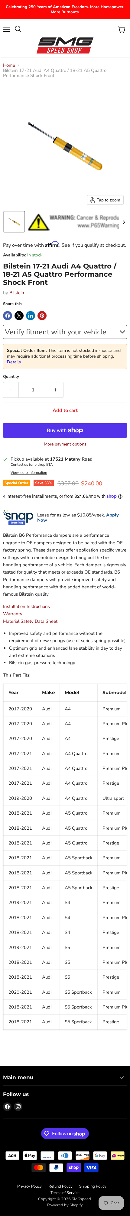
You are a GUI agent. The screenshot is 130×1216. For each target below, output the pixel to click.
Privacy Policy (29, 1186)
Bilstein (16, 293)
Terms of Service (65, 1192)
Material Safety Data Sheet (30, 621)
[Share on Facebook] (7, 315)
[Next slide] (123, 222)
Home (9, 65)
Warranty (12, 614)
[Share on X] (19, 315)
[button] (14, 221)
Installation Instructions (26, 606)
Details (14, 362)
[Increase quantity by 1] (55, 390)
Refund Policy (60, 1186)
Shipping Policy (92, 1186)
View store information (29, 473)
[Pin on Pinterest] (42, 315)
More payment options (65, 444)
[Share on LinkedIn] (30, 315)
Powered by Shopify (65, 1205)
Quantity (11, 377)
